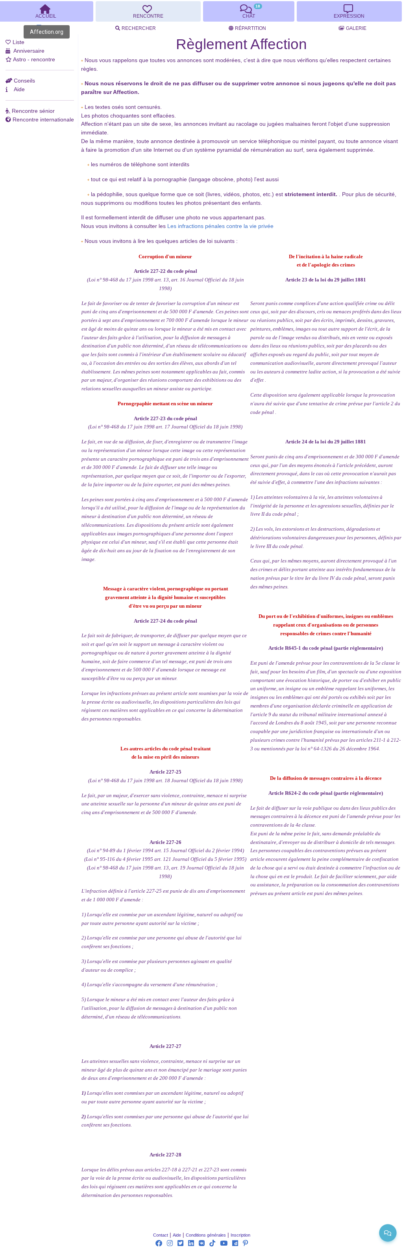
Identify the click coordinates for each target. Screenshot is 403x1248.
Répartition (250, 28)
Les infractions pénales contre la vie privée (220, 226)
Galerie (356, 28)
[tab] (148, 11)
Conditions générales (206, 1235)
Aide (177, 1235)
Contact (160, 1235)
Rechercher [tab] (139, 28)
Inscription (240, 1235)
